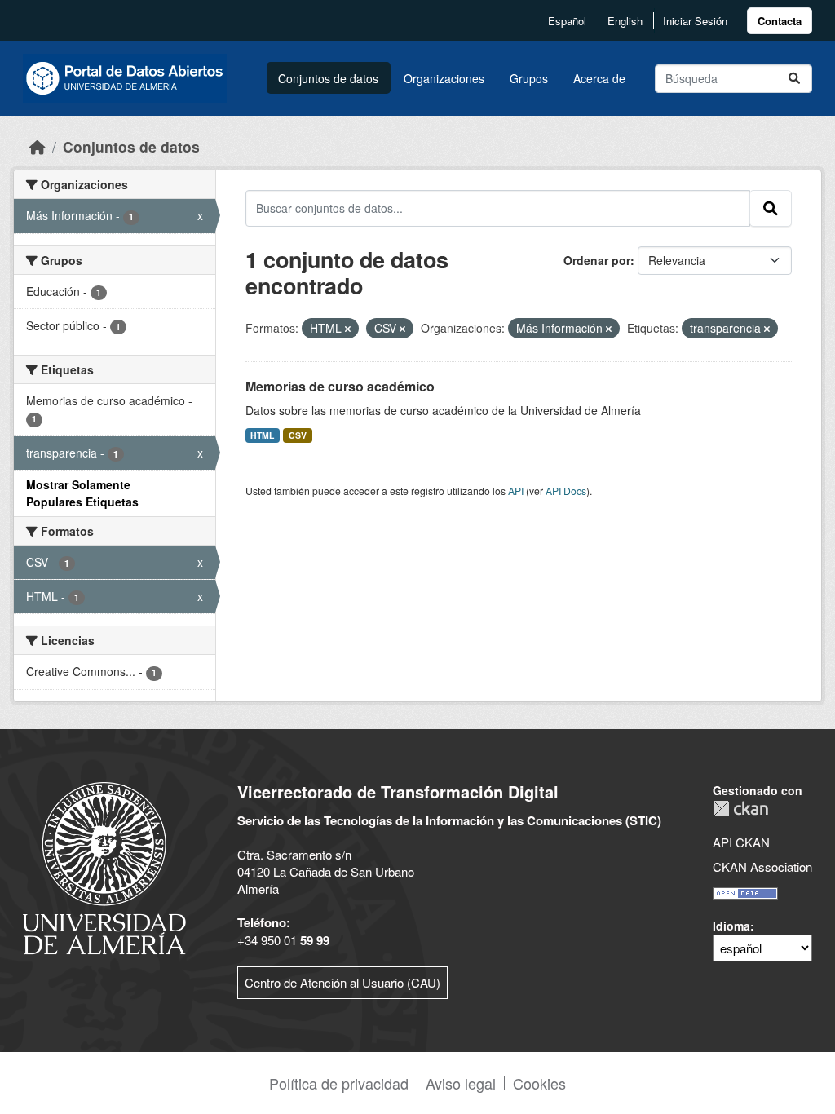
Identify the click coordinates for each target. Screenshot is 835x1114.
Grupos (529, 78)
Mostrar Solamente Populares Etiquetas (82, 493)
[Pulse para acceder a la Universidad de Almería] (104, 866)
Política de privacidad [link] (339, 1083)
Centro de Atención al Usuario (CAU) (342, 982)
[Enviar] (794, 78)
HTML (262, 435)
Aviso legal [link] (461, 1083)
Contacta (780, 21)
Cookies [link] (539, 1083)
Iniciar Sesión (695, 21)
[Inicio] (37, 146)
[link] (779, 20)
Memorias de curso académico (340, 386)
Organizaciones (444, 78)
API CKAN (741, 842)
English (625, 21)
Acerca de (599, 78)
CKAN (740, 808)
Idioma (731, 925)
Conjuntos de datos (328, 78)
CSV (298, 435)
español (567, 21)
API (516, 490)
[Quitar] (348, 328)
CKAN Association (762, 866)
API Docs (566, 490)
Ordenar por (596, 260)
